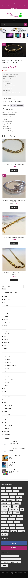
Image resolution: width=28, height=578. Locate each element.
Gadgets (5, 325)
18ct (20, 487)
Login (14, 3)
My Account (4, 555)
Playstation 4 (8, 331)
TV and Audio (7, 431)
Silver (6, 371)
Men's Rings (19, 518)
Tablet (5, 420)
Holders (5, 348)
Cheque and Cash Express (18, 572)
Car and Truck (7, 299)
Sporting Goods (7, 417)
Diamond (16, 506)
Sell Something (13, 555)
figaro (22, 509)
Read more (14, 170)
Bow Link (8, 101)
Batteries (6, 296)
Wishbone (22, 531)
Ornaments (6, 399)
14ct (14, 487)
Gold (13, 99)
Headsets (6, 345)
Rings (8, 368)
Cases (5, 302)
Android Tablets (8, 425)
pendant (17, 521)
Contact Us (4, 559)
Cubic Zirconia (11, 500)
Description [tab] (6, 105)
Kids (5, 388)
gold (10, 512)
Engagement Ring (14, 509)
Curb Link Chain (16, 503)
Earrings (8, 359)
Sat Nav (5, 411)
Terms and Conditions (14, 559)
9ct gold (8, 487)
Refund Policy (5, 562)
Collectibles (6, 308)
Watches (7, 385)
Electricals (6, 319)
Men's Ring (11, 518)
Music (5, 394)
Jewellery (16, 99)
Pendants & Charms (11, 365)
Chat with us (14, 543)
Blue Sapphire (13, 494)
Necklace (9, 362)
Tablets (5, 422)
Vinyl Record (20, 528)
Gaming (5, 336)
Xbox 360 (7, 334)
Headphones (6, 342)
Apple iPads (7, 428)
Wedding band (5, 531)
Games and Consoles (8, 328)
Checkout (4, 565)
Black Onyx (4, 494)
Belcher (16, 490)
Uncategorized (7, 434)
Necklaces (9, 377)
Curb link (19, 500)
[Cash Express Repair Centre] (14, 15)
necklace (10, 521)
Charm (3, 500)
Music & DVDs (7, 397)
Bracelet (9, 99)
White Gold (13, 101)
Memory (5, 391)
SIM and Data (7, 414)
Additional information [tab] (17, 105)
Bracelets (9, 374)
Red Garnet (4, 525)
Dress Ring (4, 509)
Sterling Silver (5, 528)
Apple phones (8, 408)
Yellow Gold (19, 101)
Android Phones (8, 405)
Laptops (6, 316)
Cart (18, 562)
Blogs (12, 562)
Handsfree (6, 339)
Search (3, 289)
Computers (6, 311)
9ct (5, 101)
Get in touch (15, 547)
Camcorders (7, 322)
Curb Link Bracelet (6, 503)
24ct (3, 490)
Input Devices (8, 313)
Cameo (21, 494)
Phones (5, 402)
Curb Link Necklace (6, 506)
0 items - (14, 8)
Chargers (6, 305)
